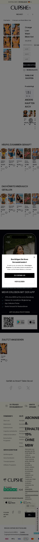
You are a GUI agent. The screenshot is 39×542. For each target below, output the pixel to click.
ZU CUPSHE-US (19, 275)
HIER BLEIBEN (19, 282)
